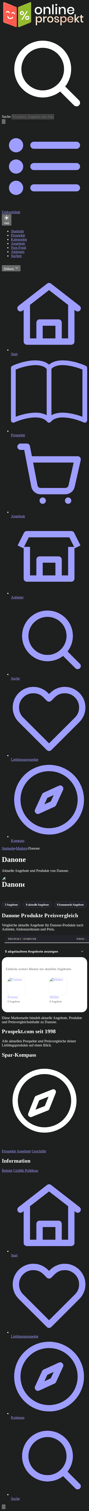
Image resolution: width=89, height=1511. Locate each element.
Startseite (8, 848)
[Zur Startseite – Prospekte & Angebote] (43, 26)
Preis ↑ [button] (81, 939)
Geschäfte (39, 1151)
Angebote (24, 1151)
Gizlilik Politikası (25, 1170)
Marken (21, 848)
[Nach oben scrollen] (3, 1506)
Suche (6, 116)
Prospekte (9, 1151)
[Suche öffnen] (3, 121)
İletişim (7, 1170)
